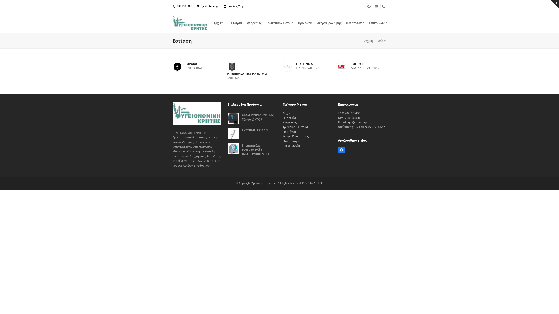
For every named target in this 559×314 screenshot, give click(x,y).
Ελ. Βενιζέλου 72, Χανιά (370, 127)
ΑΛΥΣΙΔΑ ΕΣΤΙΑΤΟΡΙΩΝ (365, 68)
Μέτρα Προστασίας (296, 136)
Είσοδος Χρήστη (237, 6)
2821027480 (184, 6)
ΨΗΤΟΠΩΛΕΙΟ (196, 68)
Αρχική (287, 113)
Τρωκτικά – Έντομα (295, 127)
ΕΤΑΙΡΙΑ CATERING (307, 68)
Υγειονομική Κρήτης (263, 183)
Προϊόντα (289, 132)
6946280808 (352, 118)
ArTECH (318, 183)
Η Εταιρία (289, 118)
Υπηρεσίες (290, 122)
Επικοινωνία (291, 146)
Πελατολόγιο (291, 141)
